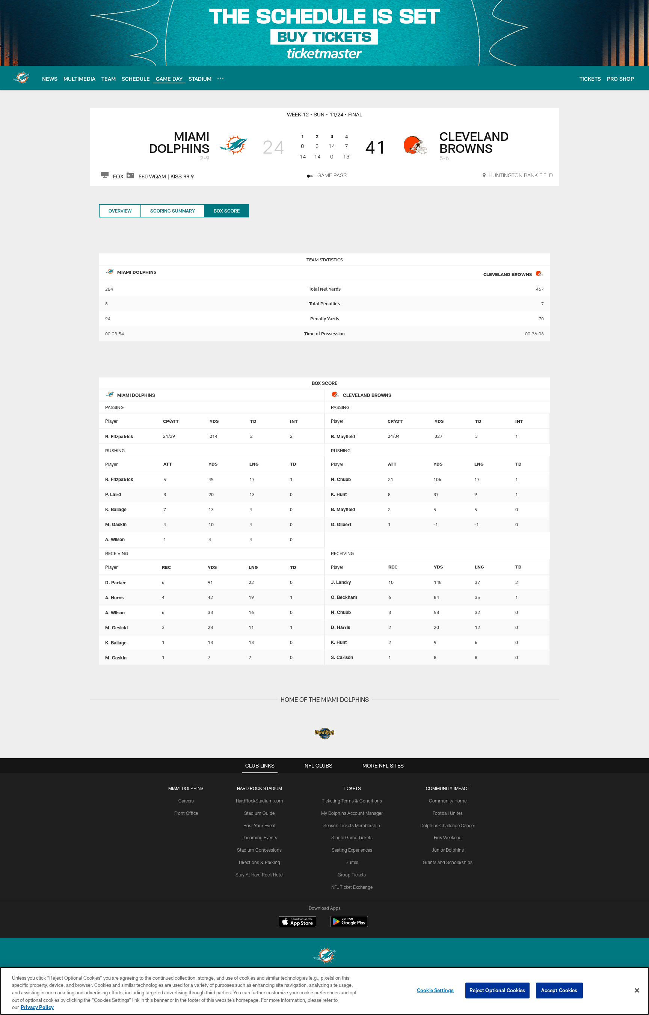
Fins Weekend (448, 837)
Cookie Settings (435, 990)
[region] (324, 991)
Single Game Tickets (352, 837)
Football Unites (448, 813)
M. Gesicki (116, 627)
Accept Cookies (559, 990)
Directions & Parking (259, 862)
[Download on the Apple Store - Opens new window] (297, 922)
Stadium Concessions (259, 849)
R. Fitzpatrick (119, 436)
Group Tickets (352, 874)
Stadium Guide (259, 813)
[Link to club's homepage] (21, 78)
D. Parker (115, 582)
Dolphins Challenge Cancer (447, 825)
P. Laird (113, 494)
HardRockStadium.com (259, 800)
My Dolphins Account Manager (352, 813)
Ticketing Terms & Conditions (352, 800)
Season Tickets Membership (351, 825)
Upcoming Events (259, 837)
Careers (186, 800)
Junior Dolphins (448, 849)
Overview (120, 210)
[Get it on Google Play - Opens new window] (349, 925)
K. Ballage (116, 509)
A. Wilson (115, 539)
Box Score (227, 210)
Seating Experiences (352, 849)
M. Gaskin (116, 524)
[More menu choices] (220, 78)
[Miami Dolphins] (324, 957)
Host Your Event (259, 825)
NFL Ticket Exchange (352, 887)
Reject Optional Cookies (497, 990)
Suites (352, 862)
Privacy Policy (37, 1007)
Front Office (186, 813)
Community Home (447, 800)
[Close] (637, 990)
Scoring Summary (172, 210)
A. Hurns (114, 597)
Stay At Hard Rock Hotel (259, 874)
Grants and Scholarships (447, 862)
